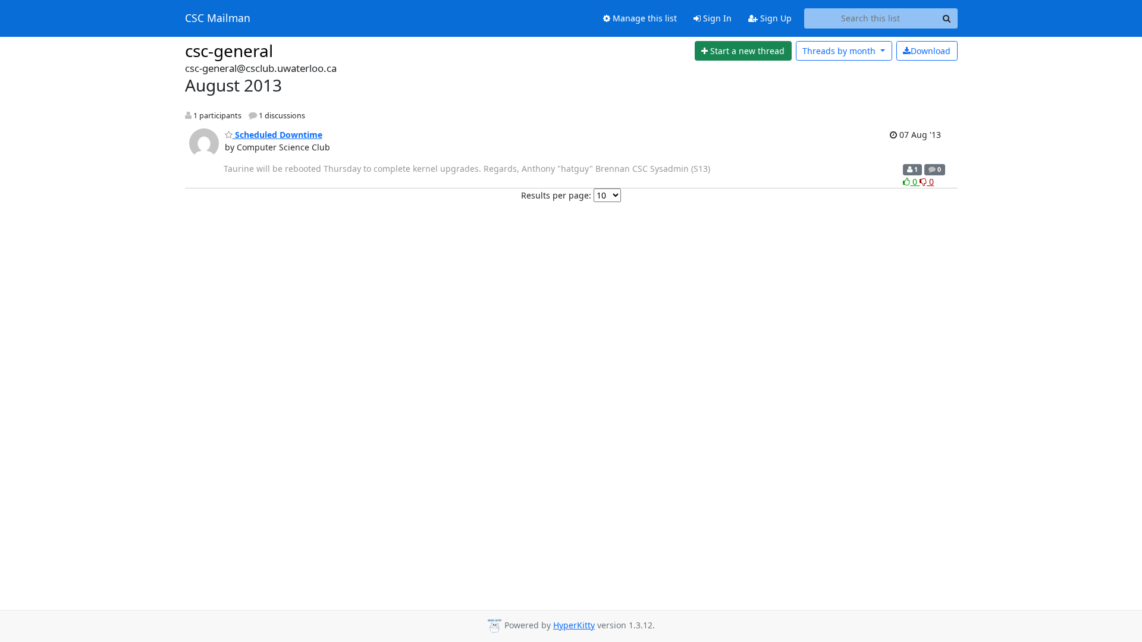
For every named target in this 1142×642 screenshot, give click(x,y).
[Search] (947, 18)
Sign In (716, 18)
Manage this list (643, 18)
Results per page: (556, 195)
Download (930, 50)
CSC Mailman (217, 18)
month (840, 50)
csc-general (229, 50)
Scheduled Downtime (277, 134)
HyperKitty (574, 625)
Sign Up (775, 18)
